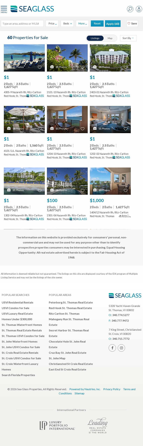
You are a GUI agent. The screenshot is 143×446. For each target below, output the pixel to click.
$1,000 (97, 200)
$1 (6, 77)
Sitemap (79, 393)
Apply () (112, 23)
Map (110, 38)
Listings (95, 38)
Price (51, 23)
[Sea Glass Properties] (31, 11)
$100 (52, 200)
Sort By (127, 38)
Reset (97, 23)
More (81, 23)
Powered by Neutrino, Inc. (84, 389)
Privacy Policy (111, 389)
